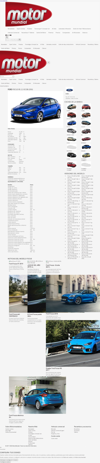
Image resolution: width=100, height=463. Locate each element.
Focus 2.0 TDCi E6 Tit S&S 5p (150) (87, 251)
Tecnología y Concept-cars (35, 433)
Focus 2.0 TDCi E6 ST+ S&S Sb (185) (73, 251)
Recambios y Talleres (28, 32)
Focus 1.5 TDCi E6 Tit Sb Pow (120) (73, 220)
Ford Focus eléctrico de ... (16, 416)
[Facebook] (6, 35)
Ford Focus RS (33, 380)
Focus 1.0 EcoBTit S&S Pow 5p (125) (87, 192)
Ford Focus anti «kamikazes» (14, 315)
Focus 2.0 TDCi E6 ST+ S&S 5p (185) (87, 248)
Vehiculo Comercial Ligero (57, 430)
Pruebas (29, 29)
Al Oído (54, 29)
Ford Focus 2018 (52, 314)
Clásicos (84, 32)
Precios (58, 32)
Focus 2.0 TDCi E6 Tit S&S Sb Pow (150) (73, 257)
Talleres (76, 432)
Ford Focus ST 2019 (16, 264)
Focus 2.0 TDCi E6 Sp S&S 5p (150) (87, 242)
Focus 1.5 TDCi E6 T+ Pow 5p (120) (87, 207)
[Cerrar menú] (48, 63)
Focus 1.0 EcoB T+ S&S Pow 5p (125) (87, 182)
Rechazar (3, 460)
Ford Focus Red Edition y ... (51, 382)
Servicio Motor (32, 437)
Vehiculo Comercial (13, 32)
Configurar (9, 460)
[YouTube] (10, 35)
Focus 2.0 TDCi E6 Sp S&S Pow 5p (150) (73, 245)
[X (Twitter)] (8, 35)
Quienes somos (9, 429)
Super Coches (21, 29)
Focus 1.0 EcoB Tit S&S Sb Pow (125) (73, 192)
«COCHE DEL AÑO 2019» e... (34, 266)
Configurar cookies (5, 462)
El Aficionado (76, 32)
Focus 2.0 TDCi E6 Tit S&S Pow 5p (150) (73, 254)
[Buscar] (6, 37)
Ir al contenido (3, 0)
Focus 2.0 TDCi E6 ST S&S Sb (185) (73, 248)
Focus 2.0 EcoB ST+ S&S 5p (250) (86, 239)
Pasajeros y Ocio (55, 433)
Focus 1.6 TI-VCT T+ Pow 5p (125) (72, 232)
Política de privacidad (10, 432)
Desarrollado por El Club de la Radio (87, 446)
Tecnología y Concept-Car (42, 29)
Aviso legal (8, 430)
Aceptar (15, 460)
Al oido (30, 435)
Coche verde (54, 438)
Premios (50, 32)
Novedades (11, 29)
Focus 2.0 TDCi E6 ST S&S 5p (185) (87, 245)
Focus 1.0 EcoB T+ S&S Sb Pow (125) (87, 186)
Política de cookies (67, 457)
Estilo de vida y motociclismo (82, 29)
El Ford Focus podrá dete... (35, 315)
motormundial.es (4, 86)
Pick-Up (53, 432)
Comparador (66, 32)
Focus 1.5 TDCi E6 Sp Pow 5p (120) (73, 201)
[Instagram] (9, 35)
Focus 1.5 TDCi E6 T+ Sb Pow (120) (73, 214)
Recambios (77, 429)
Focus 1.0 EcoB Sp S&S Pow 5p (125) (87, 176)
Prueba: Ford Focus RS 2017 (54, 369)
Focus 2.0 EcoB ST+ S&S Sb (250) (72, 242)
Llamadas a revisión (65, 29)
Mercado (53, 429)
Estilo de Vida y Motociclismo (35, 438)
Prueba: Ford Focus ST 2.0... (35, 396)
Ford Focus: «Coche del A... (53, 266)
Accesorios (77, 430)
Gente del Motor (41, 32)
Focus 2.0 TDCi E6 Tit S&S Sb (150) (87, 254)
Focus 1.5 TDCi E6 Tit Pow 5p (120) (73, 217)
